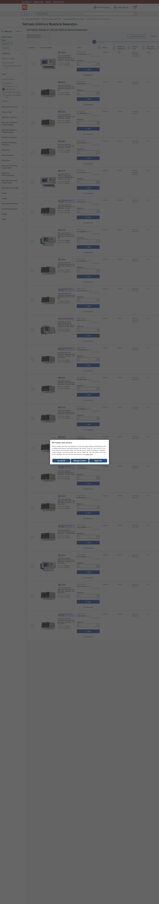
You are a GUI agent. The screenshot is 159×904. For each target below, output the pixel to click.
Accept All (61, 461)
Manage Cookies (80, 461)
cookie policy (89, 454)
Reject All (98, 461)
